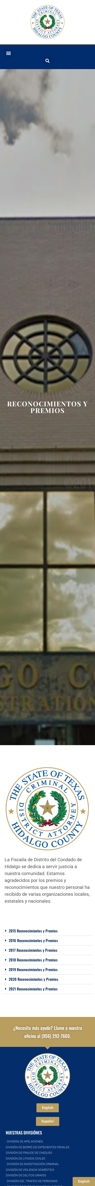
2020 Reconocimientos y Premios (33, 979)
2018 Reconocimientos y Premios (33, 960)
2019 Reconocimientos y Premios (33, 969)
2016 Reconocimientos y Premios (33, 940)
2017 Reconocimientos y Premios (33, 950)
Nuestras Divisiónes (24, 1133)
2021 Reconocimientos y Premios (33, 989)
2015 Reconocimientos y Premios (33, 931)
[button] (8, 53)
